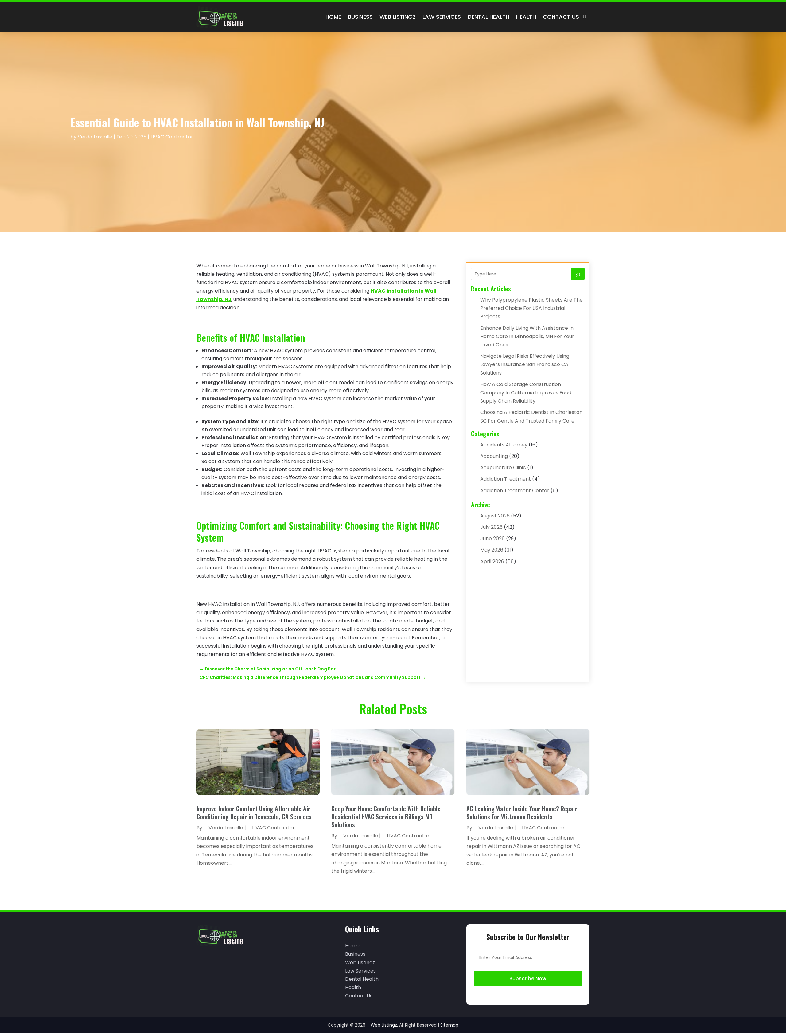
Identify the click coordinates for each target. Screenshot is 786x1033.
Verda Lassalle (95, 136)
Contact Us (561, 17)
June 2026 (492, 538)
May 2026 (491, 549)
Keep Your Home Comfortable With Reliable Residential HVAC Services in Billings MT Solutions (386, 816)
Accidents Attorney (503, 444)
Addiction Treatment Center (514, 490)
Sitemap (449, 1025)
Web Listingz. (384, 1025)
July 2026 (491, 527)
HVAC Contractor (171, 136)
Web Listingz (397, 17)
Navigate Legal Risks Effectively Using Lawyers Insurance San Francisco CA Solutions (524, 364)
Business (360, 17)
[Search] (578, 274)
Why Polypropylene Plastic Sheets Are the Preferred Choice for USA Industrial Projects (531, 308)
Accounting (494, 456)
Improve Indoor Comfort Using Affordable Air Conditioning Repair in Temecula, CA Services (254, 812)
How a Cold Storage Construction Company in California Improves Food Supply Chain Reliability (525, 392)
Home (333, 17)
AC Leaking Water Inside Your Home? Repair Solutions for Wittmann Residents (521, 812)
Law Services (441, 17)
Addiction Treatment (505, 478)
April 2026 (492, 561)
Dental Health (488, 17)
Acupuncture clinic (503, 467)
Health (526, 17)
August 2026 (495, 515)
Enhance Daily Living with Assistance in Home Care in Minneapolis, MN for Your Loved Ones (527, 336)
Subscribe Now (527, 978)
